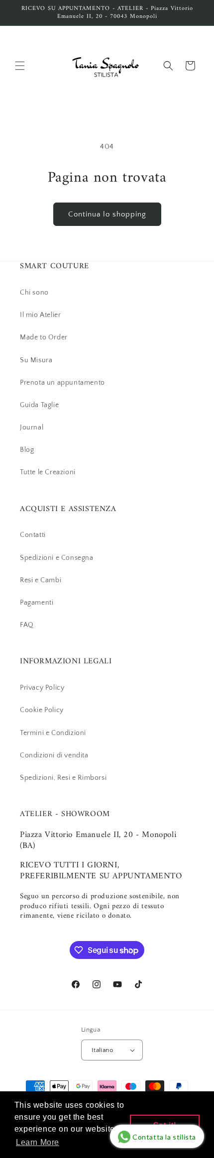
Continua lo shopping (107, 214)
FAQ (27, 625)
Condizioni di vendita (54, 755)
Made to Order (44, 337)
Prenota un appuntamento (62, 383)
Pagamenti (36, 603)
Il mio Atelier (40, 315)
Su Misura (36, 360)
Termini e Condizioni (53, 733)
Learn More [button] (37, 1142)
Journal (31, 427)
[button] (20, 66)
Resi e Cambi (40, 580)
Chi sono (34, 293)
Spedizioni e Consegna (57, 558)
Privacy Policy (42, 688)
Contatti (33, 535)
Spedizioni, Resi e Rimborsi (63, 778)
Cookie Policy (42, 710)
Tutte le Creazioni (48, 472)
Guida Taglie (39, 405)
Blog (27, 450)
